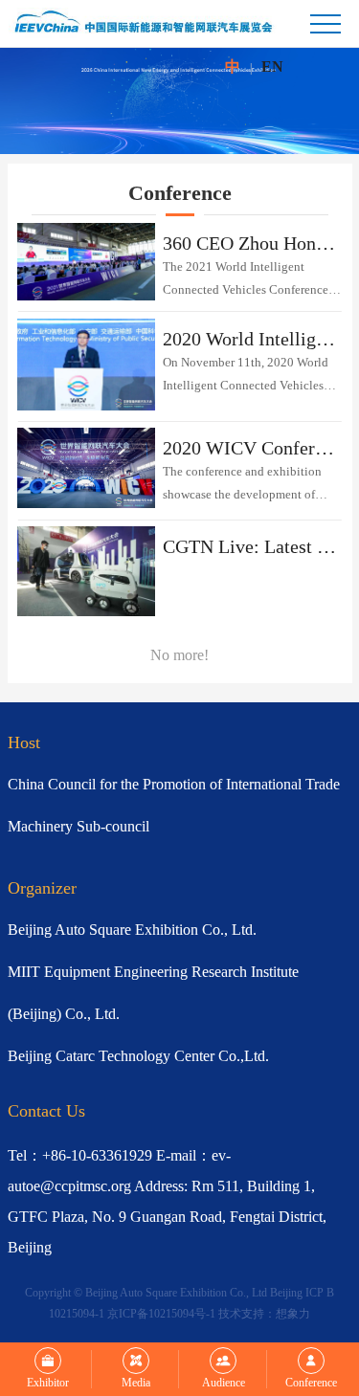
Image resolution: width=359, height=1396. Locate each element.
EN (272, 66)
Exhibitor (48, 1382)
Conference (311, 1382)
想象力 (293, 1313)
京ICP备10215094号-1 (161, 1313)
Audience (223, 1382)
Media (136, 1382)
